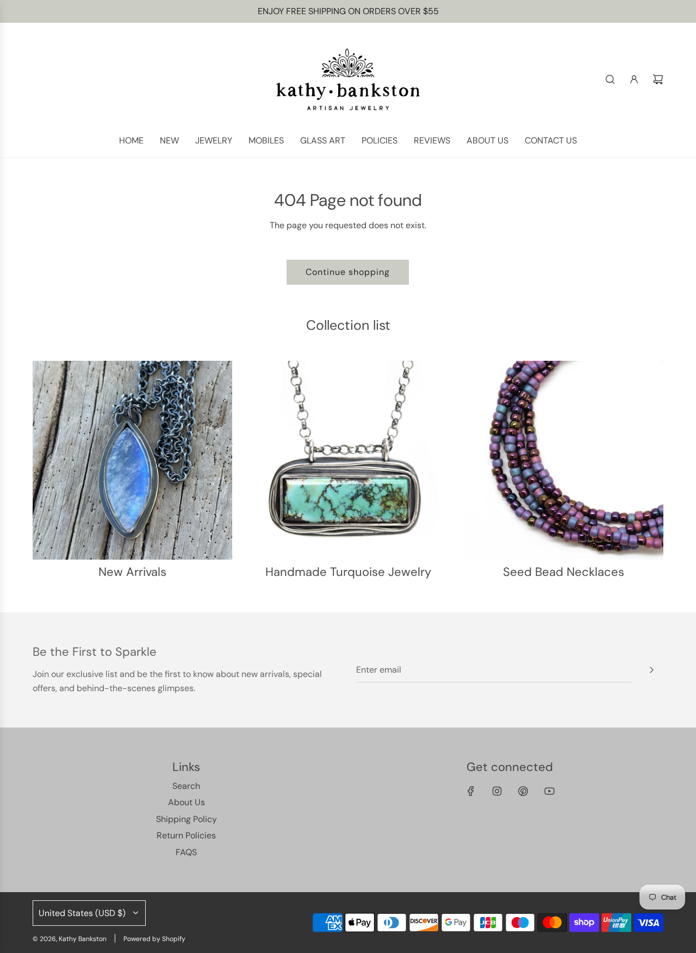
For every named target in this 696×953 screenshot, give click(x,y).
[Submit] (651, 670)
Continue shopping (348, 272)
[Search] (610, 79)
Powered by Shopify (154, 939)
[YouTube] (549, 791)
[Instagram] (497, 791)
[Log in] (634, 79)
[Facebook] (471, 791)
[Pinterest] (523, 791)
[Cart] (658, 79)
